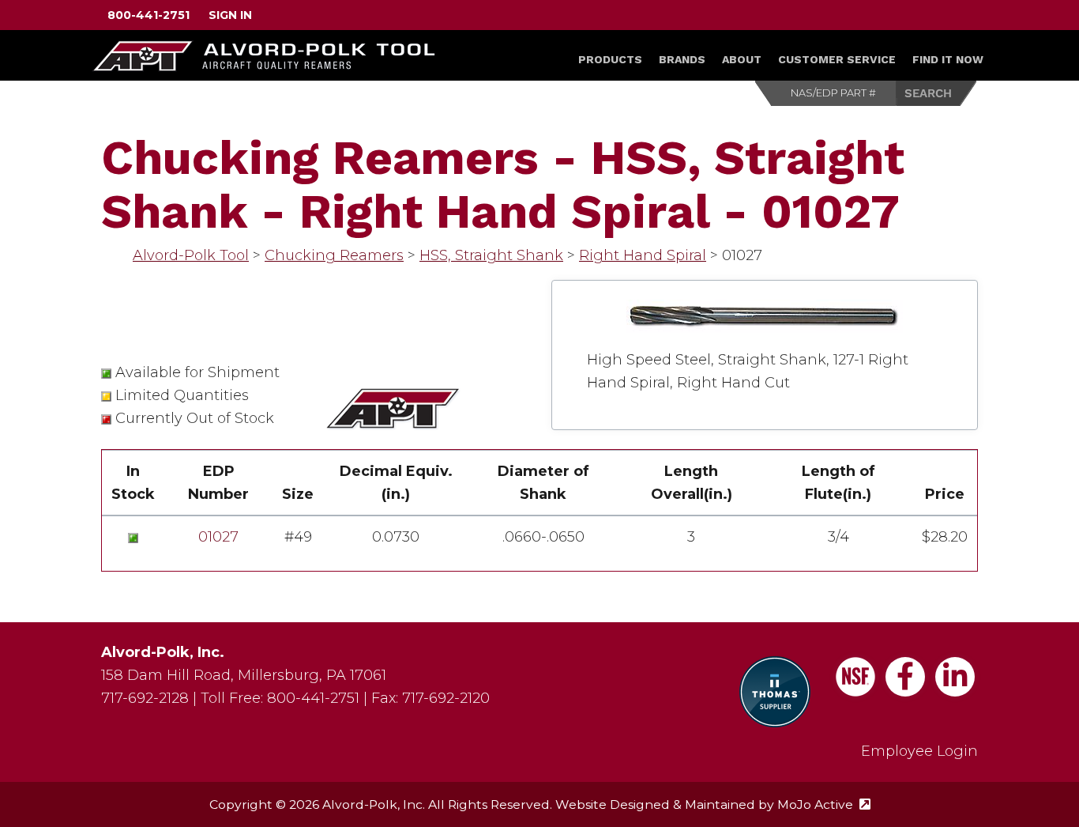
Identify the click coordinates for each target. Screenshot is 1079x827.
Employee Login (919, 751)
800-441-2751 (148, 15)
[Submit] (937, 93)
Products (610, 59)
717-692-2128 (145, 698)
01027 (218, 537)
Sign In (230, 15)
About (741, 59)
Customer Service (837, 59)
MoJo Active (823, 804)
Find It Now (947, 59)
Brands (682, 59)
